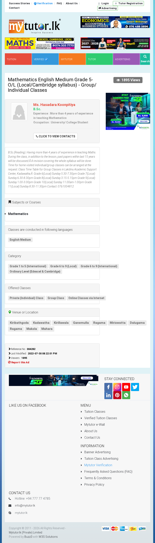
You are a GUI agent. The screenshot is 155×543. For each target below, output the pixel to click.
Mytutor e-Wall (94, 424)
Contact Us (92, 437)
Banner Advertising (97, 452)
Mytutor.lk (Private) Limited (25, 532)
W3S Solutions (48, 536)
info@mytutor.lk (25, 505)
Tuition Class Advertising (101, 459)
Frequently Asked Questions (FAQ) (108, 472)
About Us (90, 431)
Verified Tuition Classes (100, 418)
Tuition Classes (94, 412)
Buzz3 (28, 536)
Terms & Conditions (98, 478)
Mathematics (18, 214)
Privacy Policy (94, 484)
